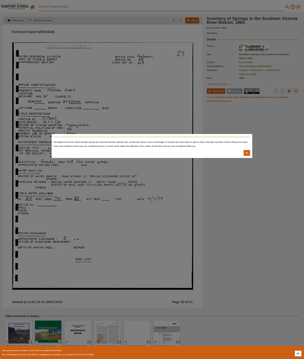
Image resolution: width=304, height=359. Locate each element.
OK (246, 152)
